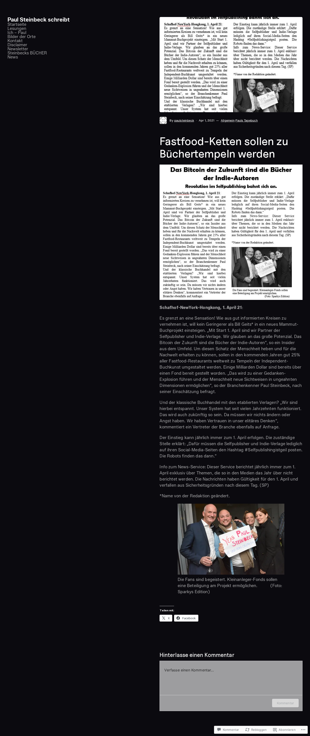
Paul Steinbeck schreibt (38, 19)
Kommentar (285, 703)
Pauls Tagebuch (246, 120)
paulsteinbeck (184, 120)
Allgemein (228, 120)
